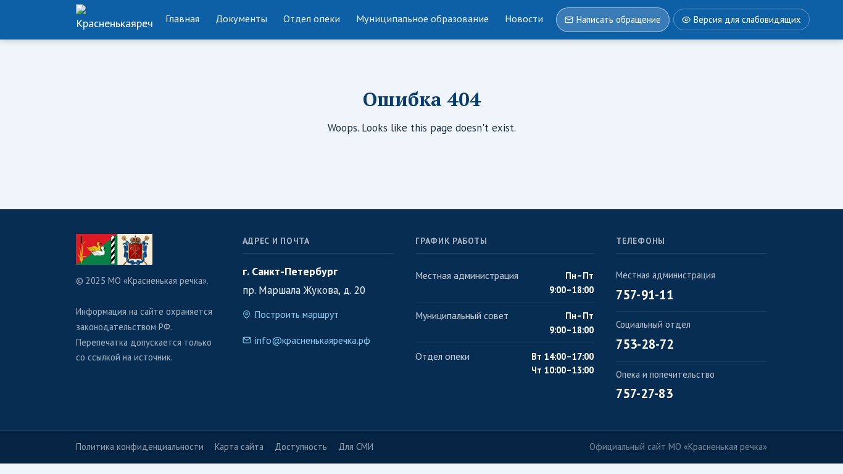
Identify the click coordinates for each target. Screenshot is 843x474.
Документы (241, 18)
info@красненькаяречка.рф (312, 340)
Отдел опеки (311, 18)
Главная (182, 18)
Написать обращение (618, 19)
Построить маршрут (296, 314)
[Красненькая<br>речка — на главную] (114, 19)
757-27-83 (644, 393)
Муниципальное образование (422, 18)
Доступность (301, 446)
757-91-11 (644, 294)
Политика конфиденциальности (140, 446)
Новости (524, 18)
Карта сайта (239, 446)
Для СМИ (355, 446)
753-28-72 (645, 344)
